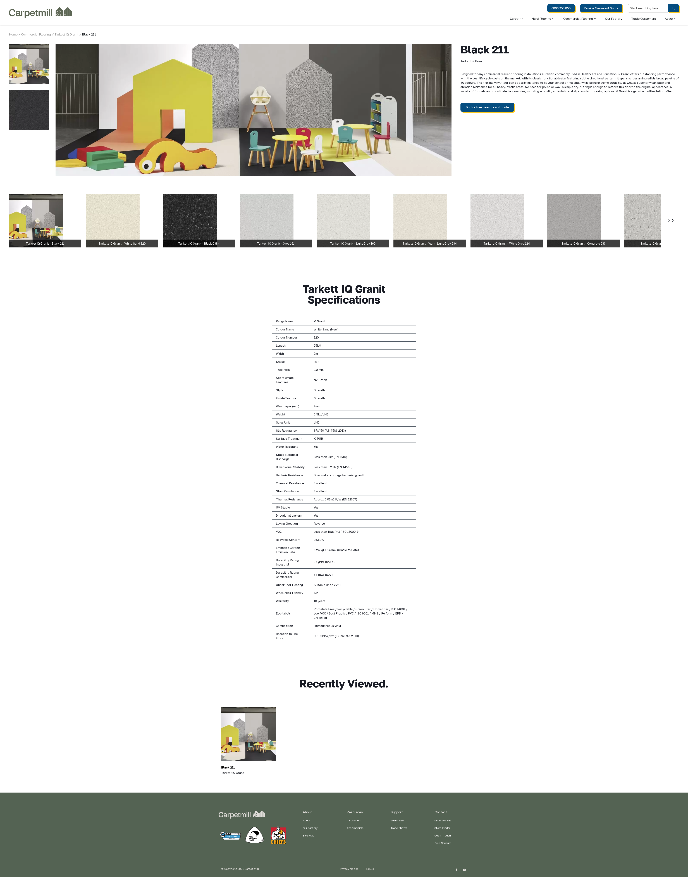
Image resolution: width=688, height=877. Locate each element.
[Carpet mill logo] (40, 12)
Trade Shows (399, 827)
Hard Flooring (541, 18)
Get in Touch (442, 835)
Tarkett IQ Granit (66, 34)
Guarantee (397, 820)
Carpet (515, 18)
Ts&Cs (370, 868)
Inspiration (353, 820)
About (306, 820)
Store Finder (442, 827)
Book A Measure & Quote (601, 8)
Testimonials (355, 827)
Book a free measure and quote (487, 107)
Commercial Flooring (578, 18)
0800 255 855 (561, 8)
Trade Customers (643, 18)
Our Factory (613, 18)
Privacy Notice (349, 868)
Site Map (308, 835)
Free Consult (442, 843)
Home (13, 34)
